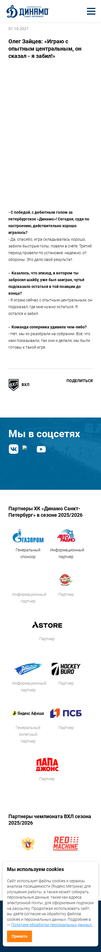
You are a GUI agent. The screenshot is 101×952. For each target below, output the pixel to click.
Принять (19, 936)
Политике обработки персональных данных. (52, 924)
